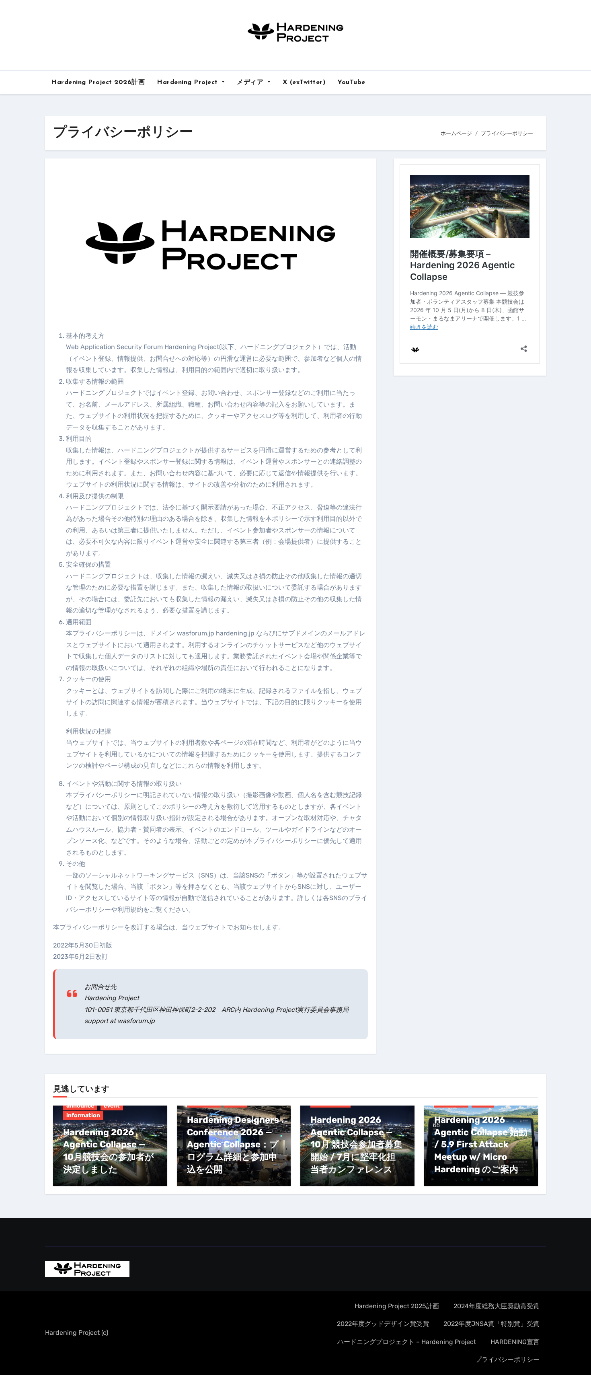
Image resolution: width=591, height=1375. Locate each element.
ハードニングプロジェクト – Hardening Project (406, 1342)
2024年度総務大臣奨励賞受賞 (497, 1306)
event (112, 1105)
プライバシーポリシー (507, 1359)
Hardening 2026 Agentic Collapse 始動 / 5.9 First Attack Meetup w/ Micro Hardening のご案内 (480, 1144)
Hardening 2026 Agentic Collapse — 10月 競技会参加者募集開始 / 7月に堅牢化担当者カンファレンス (356, 1144)
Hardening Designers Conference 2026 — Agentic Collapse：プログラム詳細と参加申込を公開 (233, 1144)
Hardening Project (188, 82)
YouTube (351, 82)
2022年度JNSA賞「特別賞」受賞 (491, 1324)
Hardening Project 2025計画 (397, 1306)
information (83, 1115)
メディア (251, 82)
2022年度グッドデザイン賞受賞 (383, 1324)
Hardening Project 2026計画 (98, 82)
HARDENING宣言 (515, 1342)
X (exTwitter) (304, 82)
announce (80, 1105)
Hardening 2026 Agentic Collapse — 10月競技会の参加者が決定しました (108, 1151)
